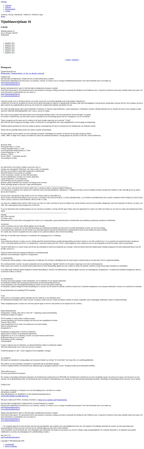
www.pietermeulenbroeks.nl (10, 84)
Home (3, 16)
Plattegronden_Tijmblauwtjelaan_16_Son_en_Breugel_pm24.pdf (22, 73)
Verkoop (8, 7)
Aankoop (8, 5)
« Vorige (68, 60)
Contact (7, 11)
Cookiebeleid (9, 444)
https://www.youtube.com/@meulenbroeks (52, 400)
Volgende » (75, 60)
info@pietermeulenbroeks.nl (10, 83)
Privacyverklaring (11, 446)
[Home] (4, 2)
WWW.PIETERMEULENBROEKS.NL (14, 396)
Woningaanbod (10, 9)
